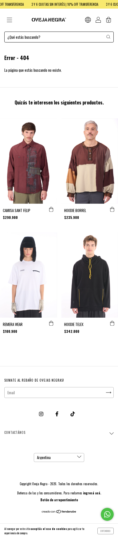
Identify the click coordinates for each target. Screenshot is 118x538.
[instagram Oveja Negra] (41, 413)
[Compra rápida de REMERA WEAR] (51, 323)
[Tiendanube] (59, 512)
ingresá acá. (92, 493)
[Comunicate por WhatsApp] (107, 514)
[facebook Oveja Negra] (57, 413)
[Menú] (9, 20)
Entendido (106, 531)
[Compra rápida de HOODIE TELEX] (112, 323)
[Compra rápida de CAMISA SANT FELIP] (51, 209)
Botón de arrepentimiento (59, 500)
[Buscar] (108, 37)
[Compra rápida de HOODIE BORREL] (112, 209)
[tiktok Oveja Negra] (72, 413)
